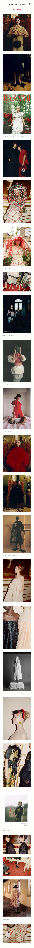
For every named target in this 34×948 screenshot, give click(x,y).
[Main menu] (4, 4)
